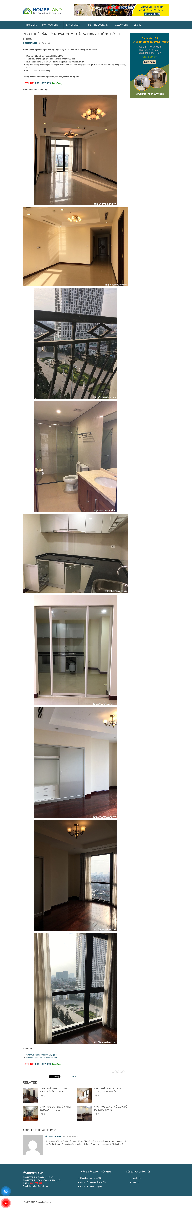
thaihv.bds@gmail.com (38, 1186)
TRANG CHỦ (31, 25)
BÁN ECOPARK (73, 25)
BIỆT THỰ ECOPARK (97, 25)
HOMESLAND (29, 1202)
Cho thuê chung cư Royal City (93, 1182)
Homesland (54, 1136)
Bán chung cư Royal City (91, 1178)
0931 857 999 (43, 83)
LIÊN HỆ (137, 25)
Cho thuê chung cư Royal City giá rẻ (41, 1055)
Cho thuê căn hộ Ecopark (91, 1186)
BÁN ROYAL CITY (50, 25)
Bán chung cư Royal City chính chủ (41, 1058)
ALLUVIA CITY (121, 25)
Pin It (74, 1077)
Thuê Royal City (29, 43)
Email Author (73, 1136)
